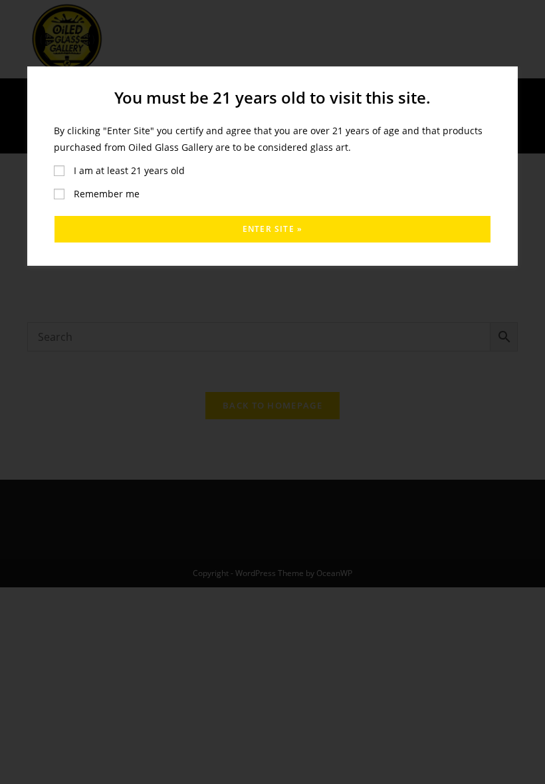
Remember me (105, 193)
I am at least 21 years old (128, 170)
